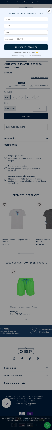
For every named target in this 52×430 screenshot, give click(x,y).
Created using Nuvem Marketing (26, 56)
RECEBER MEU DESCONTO (26, 47)
